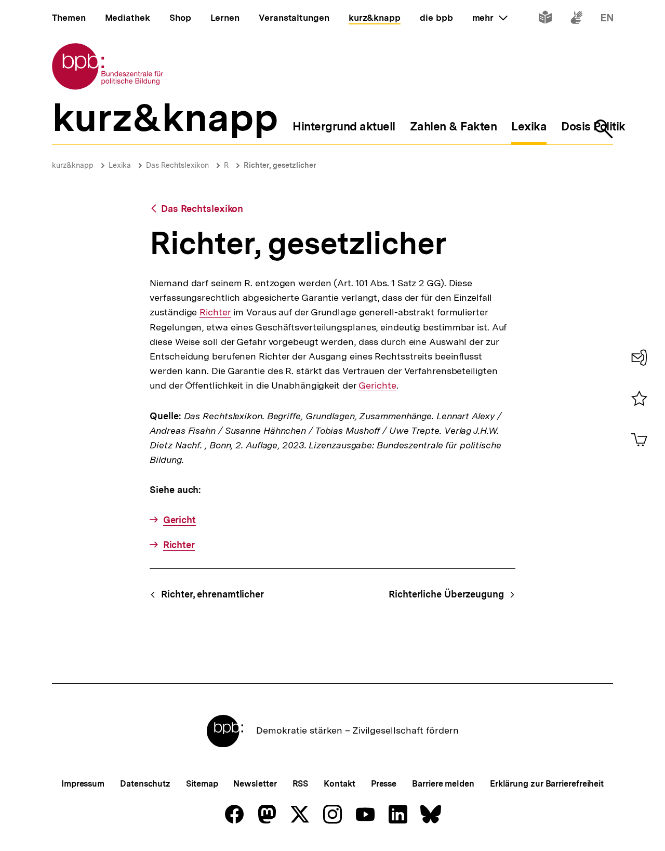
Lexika (120, 165)
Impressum (82, 784)
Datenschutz (145, 784)
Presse (383, 784)
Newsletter (254, 784)
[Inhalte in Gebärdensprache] (576, 19)
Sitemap (202, 784)
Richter (215, 312)
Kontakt (339, 784)
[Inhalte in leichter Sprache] (545, 19)
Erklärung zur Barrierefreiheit (547, 784)
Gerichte (377, 385)
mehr (490, 17)
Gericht (179, 519)
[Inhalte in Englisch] (607, 19)
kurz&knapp (73, 165)
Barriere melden (443, 784)
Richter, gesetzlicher (280, 165)
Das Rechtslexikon (177, 165)
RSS (300, 784)
